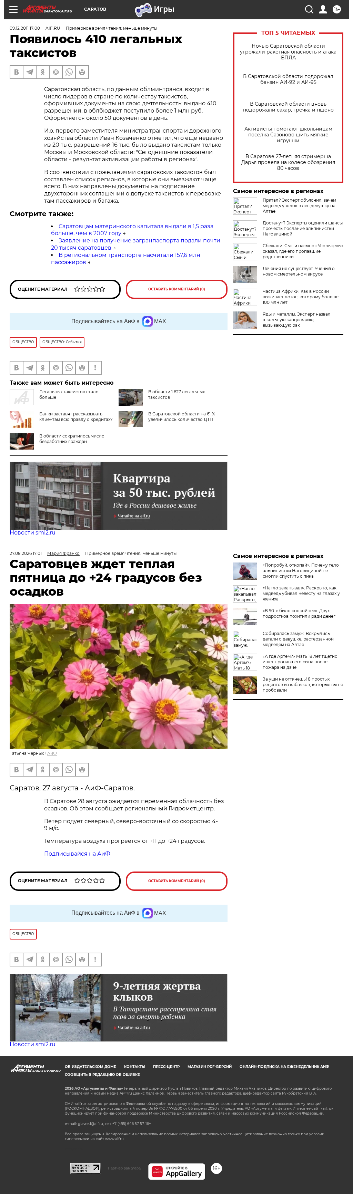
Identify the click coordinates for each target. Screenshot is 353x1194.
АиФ (52, 753)
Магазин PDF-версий (210, 1067)
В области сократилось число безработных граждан (71, 438)
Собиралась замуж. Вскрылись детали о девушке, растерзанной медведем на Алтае (298, 639)
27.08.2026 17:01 (26, 553)
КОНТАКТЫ (134, 1067)
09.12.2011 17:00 (25, 28)
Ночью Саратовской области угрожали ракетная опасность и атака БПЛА (288, 52)
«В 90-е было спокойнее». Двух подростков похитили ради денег (299, 613)
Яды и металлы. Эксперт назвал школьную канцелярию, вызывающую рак (297, 319)
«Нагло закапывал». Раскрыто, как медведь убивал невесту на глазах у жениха (301, 593)
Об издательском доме (90, 1067)
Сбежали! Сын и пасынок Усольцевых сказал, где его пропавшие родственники (303, 251)
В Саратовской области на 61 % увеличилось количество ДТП (181, 416)
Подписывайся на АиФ (77, 853)
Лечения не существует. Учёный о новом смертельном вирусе (299, 271)
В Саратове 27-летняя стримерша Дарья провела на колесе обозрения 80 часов (288, 162)
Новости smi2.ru (33, 532)
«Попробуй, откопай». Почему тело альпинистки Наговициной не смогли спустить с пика (301, 570)
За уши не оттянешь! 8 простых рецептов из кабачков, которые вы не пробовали (303, 684)
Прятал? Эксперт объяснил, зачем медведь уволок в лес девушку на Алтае (299, 206)
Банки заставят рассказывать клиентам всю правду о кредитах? (76, 416)
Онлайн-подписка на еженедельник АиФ (284, 1067)
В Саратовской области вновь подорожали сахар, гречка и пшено (288, 107)
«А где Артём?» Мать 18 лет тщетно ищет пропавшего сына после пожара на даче (300, 662)
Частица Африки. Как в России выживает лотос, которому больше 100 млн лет (301, 297)
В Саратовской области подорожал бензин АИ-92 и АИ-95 (288, 79)
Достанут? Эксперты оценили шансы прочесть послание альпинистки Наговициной (303, 228)
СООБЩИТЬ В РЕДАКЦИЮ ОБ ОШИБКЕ (102, 1074)
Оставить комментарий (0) (176, 289)
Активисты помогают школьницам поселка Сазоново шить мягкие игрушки (288, 135)
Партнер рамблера (124, 1168)
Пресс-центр (166, 1067)
